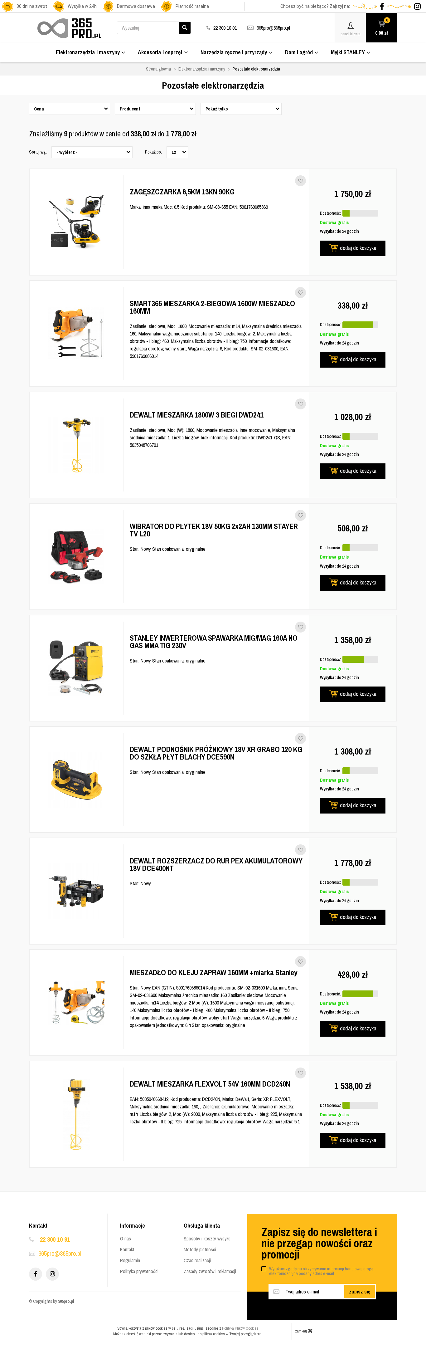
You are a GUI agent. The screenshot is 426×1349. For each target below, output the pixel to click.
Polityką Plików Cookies (240, 1328)
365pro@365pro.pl (273, 27)
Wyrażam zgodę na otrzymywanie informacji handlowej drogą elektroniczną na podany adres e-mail (321, 1271)
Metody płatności (200, 1249)
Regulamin (130, 1260)
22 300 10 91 (55, 1239)
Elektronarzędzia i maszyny (88, 52)
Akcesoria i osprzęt (160, 52)
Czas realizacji (197, 1260)
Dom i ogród (299, 52)
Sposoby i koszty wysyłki (207, 1238)
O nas (125, 1238)
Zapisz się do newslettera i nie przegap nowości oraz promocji (319, 1243)
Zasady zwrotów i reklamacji (210, 1271)
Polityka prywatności (139, 1271)
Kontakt (127, 1249)
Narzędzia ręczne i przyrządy (234, 52)
